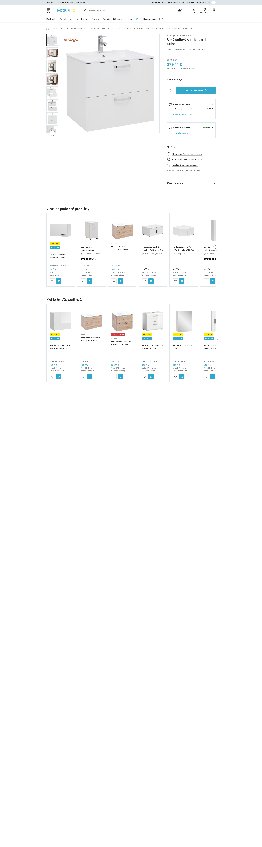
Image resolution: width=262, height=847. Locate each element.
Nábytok (62, 19)
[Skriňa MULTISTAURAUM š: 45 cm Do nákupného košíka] (212, 281)
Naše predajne (149, 19)
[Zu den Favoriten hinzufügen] (170, 90)
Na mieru (128, 19)
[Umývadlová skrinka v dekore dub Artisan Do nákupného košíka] (120, 281)
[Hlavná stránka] (47, 29)
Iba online (74, 19)
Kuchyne (95, 19)
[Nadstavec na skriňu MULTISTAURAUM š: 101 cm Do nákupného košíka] (181, 281)
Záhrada (106, 19)
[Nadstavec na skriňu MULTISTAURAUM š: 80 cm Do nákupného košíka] (151, 281)
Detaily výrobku (175, 182)
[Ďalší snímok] (215, 248)
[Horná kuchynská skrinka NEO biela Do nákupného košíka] (58, 281)
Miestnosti (51, 19)
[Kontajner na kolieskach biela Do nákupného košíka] (89, 281)
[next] (52, 133)
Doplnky (85, 19)
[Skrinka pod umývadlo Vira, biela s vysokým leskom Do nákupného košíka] (58, 376)
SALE (138, 19)
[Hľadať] (85, 10)
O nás (161, 19)
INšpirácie (117, 19)
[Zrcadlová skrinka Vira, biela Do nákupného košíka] (181, 376)
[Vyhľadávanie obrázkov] (179, 10)
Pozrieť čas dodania (183, 114)
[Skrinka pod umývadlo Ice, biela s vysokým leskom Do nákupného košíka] (151, 376)
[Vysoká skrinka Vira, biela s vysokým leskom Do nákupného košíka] (212, 376)
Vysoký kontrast (203, 2)
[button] (52, 40)
